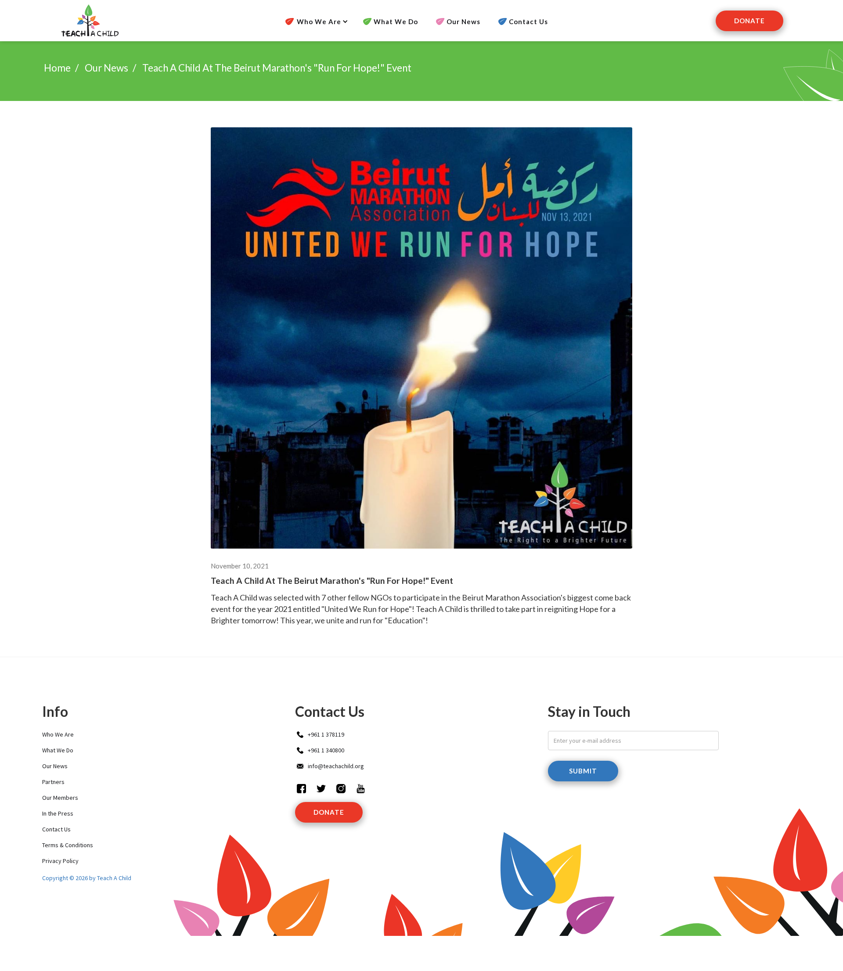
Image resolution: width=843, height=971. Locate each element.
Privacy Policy (60, 860)
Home (57, 68)
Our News (463, 21)
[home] (89, 20)
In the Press (57, 813)
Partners (53, 781)
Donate (749, 21)
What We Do (396, 21)
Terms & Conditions (67, 845)
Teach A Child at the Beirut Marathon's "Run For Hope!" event (276, 68)
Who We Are (58, 734)
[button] (313, 21)
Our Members (60, 797)
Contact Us (528, 21)
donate (328, 812)
